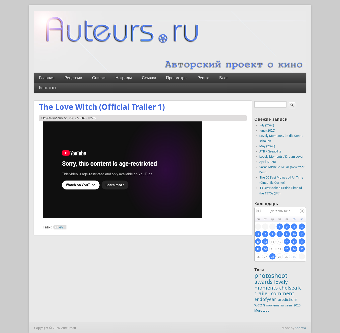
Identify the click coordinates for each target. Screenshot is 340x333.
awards (263, 281)
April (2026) (267, 162)
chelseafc (290, 288)
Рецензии (73, 77)
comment (282, 293)
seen (288, 305)
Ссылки (149, 77)
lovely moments (271, 285)
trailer (60, 227)
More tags (261, 310)
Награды (123, 77)
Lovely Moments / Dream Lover (281, 156)
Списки (99, 77)
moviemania (275, 305)
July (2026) (266, 125)
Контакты (47, 87)
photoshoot (270, 275)
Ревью (203, 77)
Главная (47, 77)
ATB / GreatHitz (270, 151)
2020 (296, 305)
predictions (287, 299)
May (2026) (267, 146)
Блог (223, 77)
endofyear (265, 299)
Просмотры (176, 77)
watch (259, 305)
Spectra (300, 328)
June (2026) (267, 130)
